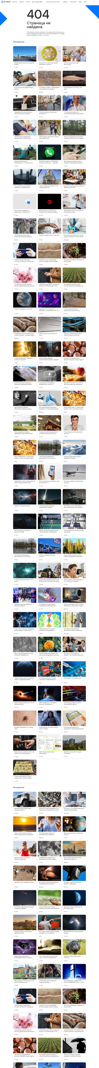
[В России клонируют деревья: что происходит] (74, 254)
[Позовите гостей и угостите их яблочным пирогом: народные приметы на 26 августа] (74, 377)
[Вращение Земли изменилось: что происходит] (74, 1024)
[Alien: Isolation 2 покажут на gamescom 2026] (24, 525)
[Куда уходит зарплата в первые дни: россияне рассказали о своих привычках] (49, 820)
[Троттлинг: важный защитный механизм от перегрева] (24, 820)
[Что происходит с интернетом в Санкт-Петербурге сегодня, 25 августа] (49, 795)
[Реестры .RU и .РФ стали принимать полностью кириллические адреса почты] (24, 845)
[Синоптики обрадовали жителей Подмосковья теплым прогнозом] (49, 574)
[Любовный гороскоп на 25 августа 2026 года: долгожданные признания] (49, 771)
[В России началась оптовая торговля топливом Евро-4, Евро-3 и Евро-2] (49, 672)
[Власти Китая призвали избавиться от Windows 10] (24, 205)
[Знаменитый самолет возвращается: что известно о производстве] (24, 156)
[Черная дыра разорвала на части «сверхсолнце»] (24, 697)
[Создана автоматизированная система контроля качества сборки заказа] (49, 426)
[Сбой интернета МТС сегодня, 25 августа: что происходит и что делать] (49, 279)
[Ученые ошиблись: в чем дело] (24, 303)
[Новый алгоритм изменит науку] (74, 795)
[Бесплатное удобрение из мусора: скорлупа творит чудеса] (74, 352)
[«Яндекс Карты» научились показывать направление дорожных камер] (49, 623)
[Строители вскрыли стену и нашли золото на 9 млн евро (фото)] (24, 771)
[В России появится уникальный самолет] (74, 476)
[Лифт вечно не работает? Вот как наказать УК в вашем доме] (24, 746)
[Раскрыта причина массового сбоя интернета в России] (74, 328)
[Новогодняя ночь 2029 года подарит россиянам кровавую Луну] (49, 205)
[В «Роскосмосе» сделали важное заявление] (74, 525)
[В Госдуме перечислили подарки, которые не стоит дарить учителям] (49, 1049)
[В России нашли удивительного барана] (24, 82)
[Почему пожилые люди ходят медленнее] (49, 106)
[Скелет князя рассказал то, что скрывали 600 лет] (49, 180)
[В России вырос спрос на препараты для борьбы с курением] (49, 950)
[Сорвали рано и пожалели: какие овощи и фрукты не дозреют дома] (24, 795)
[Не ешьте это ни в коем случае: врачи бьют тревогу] (49, 57)
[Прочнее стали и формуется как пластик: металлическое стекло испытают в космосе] (49, 926)
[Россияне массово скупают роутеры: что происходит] (24, 180)
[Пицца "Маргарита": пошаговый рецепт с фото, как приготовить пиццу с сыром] (74, 402)
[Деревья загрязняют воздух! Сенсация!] (74, 746)
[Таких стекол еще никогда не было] (49, 328)
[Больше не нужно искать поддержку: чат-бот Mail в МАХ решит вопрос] (24, 894)
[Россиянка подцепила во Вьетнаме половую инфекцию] (74, 623)
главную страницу (43, 35)
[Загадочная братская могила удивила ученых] (24, 1049)
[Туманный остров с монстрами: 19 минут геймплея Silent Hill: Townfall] (24, 476)
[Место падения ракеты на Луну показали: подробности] (24, 648)
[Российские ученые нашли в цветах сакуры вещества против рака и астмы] (24, 279)
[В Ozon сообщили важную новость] (49, 549)
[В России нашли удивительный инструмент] (49, 869)
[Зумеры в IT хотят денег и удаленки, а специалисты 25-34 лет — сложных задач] (49, 303)
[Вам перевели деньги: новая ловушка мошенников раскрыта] (74, 156)
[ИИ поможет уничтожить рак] (74, 672)
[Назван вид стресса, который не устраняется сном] (74, 205)
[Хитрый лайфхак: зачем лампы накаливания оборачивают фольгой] (49, 894)
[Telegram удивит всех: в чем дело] (49, 229)
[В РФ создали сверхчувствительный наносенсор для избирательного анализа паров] (74, 845)
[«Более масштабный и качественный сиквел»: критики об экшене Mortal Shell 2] (49, 352)
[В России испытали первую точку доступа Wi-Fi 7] (49, 476)
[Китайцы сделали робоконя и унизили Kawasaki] (24, 599)
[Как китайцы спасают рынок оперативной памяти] (74, 697)
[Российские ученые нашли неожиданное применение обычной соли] (49, 599)
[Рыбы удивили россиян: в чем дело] (74, 82)
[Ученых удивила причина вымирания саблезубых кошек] (24, 426)
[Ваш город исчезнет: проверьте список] (74, 950)
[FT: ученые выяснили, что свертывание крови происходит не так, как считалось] (74, 106)
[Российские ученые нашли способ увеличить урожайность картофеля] (74, 279)
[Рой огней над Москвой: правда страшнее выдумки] (24, 1024)
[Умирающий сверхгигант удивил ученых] (24, 57)
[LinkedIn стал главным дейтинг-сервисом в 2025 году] (49, 845)
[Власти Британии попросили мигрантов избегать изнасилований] (74, 975)
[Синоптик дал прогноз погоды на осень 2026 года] (49, 131)
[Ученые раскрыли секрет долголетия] (74, 57)
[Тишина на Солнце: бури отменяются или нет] (74, 869)
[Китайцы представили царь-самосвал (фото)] (24, 926)
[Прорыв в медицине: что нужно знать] (24, 722)
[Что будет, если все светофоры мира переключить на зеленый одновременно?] (74, 771)
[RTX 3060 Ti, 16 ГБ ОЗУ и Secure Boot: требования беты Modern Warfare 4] (74, 500)
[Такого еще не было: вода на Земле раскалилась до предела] (24, 950)
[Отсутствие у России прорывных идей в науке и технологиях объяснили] (24, 623)
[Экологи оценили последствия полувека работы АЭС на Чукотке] (74, 131)
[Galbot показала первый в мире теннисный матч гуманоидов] (49, 525)
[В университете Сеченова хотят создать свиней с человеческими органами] (24, 328)
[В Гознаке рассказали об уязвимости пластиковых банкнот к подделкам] (74, 722)
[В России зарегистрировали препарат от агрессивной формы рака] (49, 402)
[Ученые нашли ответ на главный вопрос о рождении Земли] (24, 672)
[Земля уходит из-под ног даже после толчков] (49, 722)
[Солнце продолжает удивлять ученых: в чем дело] (24, 352)
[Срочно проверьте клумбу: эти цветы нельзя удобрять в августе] (49, 648)
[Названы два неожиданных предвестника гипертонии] (24, 131)
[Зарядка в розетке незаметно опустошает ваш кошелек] (24, 106)
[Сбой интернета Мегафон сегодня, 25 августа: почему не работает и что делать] (24, 254)
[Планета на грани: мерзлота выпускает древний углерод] (24, 377)
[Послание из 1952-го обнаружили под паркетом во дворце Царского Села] (49, 82)
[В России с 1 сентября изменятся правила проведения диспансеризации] (74, 926)
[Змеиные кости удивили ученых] (24, 1000)
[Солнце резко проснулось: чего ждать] (24, 574)
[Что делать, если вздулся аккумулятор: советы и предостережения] (49, 377)
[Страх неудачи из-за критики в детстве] (74, 426)
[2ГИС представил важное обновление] (49, 746)
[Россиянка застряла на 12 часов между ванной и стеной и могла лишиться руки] (74, 229)
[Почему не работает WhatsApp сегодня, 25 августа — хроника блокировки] (49, 156)
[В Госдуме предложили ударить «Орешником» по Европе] (49, 1000)
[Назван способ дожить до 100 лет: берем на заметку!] (74, 180)
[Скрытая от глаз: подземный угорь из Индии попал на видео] (49, 254)
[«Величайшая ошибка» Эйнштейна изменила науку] (24, 402)
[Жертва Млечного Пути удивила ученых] (74, 1049)
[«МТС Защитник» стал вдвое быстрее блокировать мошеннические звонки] (49, 697)
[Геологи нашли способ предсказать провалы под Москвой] (74, 303)
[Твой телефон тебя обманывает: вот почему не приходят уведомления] (74, 574)
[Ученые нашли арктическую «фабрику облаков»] (74, 451)
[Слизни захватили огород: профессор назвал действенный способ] (49, 1024)
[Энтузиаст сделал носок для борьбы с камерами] (74, 1000)
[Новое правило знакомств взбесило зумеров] (24, 975)
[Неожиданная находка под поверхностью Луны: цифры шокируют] (49, 975)
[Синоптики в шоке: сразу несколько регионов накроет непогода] (24, 229)
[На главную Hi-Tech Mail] (7, 2)
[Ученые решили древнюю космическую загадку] (49, 500)
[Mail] (2, 2)
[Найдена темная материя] (24, 500)
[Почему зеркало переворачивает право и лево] (24, 869)
